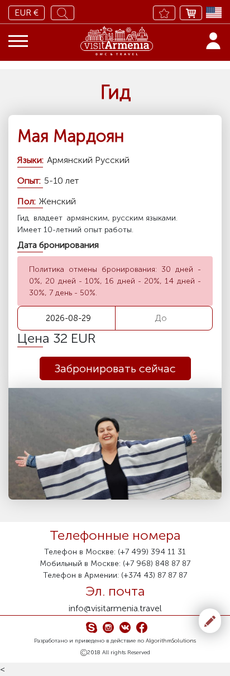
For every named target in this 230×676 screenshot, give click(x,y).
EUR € (27, 12)
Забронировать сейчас (115, 368)
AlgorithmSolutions (171, 640)
